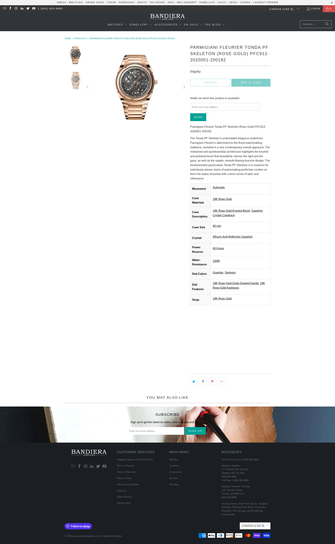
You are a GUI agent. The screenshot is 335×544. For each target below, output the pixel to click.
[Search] (327, 24)
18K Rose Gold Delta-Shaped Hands (236, 283)
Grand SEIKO (95, 2)
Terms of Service (125, 465)
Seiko (233, 2)
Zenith (142, 2)
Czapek (245, 2)
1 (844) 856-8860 (50, 8)
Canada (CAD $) (282, 9)
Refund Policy (124, 503)
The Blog (173, 484)
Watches (173, 459)
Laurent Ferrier (265, 2)
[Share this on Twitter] (194, 382)
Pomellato (207, 2)
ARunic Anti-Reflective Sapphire (233, 236)
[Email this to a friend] (221, 382)
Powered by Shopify (112, 536)
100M (216, 260)
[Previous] (88, 87)
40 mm (217, 225)
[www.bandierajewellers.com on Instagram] (16, 8)
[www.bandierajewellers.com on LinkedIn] (22, 8)
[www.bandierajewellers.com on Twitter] (27, 8)
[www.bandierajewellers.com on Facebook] (10, 8)
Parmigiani (127, 2)
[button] (117, 24)
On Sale (173, 478)
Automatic (219, 187)
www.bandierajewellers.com (86, 536)
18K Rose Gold (222, 199)
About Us (121, 490)
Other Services (124, 497)
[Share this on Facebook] (203, 382)
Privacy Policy (124, 478)
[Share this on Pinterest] (212, 382)
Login (315, 8)
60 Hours (218, 248)
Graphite (218, 272)
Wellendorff (187, 2)
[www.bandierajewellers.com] (167, 17)
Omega (61, 2)
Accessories (175, 472)
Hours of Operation (126, 472)
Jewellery (174, 465)
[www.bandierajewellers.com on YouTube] (33, 8)
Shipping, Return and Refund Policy (135, 459)
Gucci (222, 2)
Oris (171, 2)
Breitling (76, 2)
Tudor (111, 2)
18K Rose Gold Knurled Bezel (231, 210)
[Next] (184, 87)
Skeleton (230, 272)
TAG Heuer (157, 2)
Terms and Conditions (128, 484)
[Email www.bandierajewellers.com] (4, 8)
